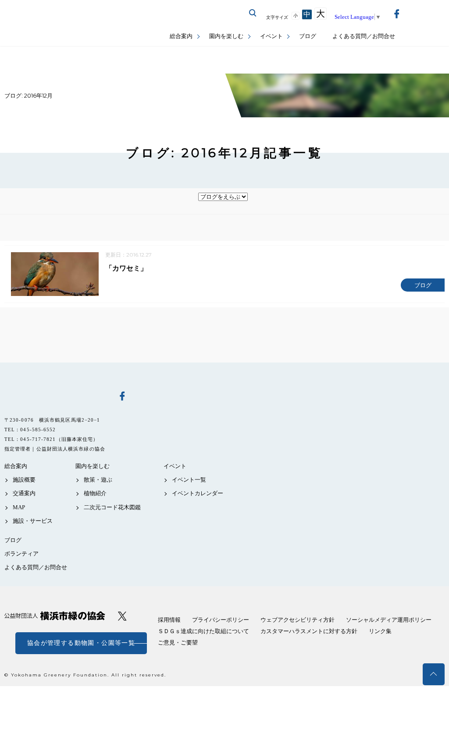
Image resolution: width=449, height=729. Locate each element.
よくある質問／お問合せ (363, 36)
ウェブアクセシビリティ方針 (297, 619)
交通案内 (24, 493)
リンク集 (380, 631)
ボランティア (21, 553)
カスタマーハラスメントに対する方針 (308, 631)
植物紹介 (95, 493)
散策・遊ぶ (98, 479)
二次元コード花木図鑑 (112, 507)
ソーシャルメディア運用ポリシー (388, 619)
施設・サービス (33, 521)
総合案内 (181, 36)
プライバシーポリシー (220, 619)
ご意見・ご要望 (178, 642)
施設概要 (24, 479)
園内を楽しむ (226, 36)
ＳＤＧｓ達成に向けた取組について (203, 631)
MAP (19, 507)
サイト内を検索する (253, 13)
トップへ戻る (434, 674)
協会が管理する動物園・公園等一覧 (81, 643)
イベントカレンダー (197, 493)
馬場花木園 (54, 395)
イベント (271, 36)
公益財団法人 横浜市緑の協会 (54, 615)
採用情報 (169, 619)
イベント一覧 (189, 479)
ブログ (307, 36)
